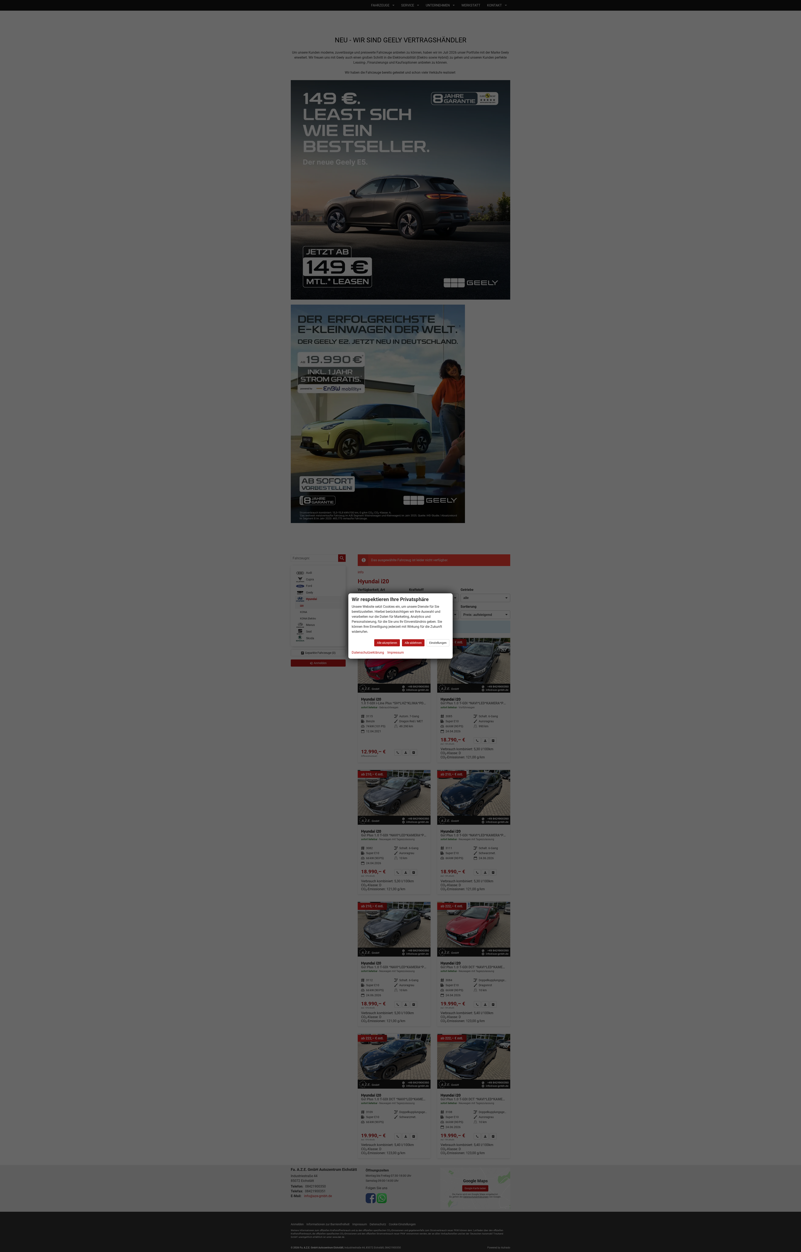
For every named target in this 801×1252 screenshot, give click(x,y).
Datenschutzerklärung (368, 652)
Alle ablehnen (413, 642)
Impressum (395, 652)
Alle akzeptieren (387, 642)
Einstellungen (438, 642)
